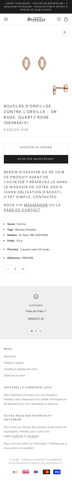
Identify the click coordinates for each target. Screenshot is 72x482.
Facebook (17, 436)
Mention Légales (14, 363)
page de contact (22, 210)
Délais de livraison (15, 375)
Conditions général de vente (20, 369)
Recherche (10, 356)
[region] (36, 309)
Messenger (36, 205)
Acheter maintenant (35, 159)
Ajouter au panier (36, 147)
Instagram (33, 436)
